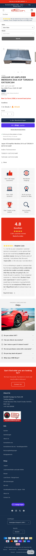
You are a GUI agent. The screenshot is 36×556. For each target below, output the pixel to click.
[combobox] (18, 14)
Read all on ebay (18, 236)
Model (3, 30)
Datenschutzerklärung (23, 549)
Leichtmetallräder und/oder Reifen (13, 469)
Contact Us (6, 497)
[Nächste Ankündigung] (33, 6)
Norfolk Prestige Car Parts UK (16, 547)
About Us (6, 438)
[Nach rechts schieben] (22, 72)
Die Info (5, 485)
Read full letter (8, 293)
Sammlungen (7, 434)
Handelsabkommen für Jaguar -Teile (14, 489)
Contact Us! (18, 384)
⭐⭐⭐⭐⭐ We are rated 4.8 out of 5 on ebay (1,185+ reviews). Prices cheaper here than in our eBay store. (18, 19)
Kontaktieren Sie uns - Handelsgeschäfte (15, 446)
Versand (3, 93)
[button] (3, 10)
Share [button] (5, 162)
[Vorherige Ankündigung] (3, 6)
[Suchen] (33, 14)
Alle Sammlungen (8, 481)
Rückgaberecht (7, 454)
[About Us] (12, 416)
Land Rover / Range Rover (11, 477)
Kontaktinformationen (21, 552)
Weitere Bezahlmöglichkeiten (18, 129)
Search (18, 38)
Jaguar (5, 465)
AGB (32, 549)
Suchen (5, 430)
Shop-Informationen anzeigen (12, 139)
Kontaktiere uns (8, 442)
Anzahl (3, 110)
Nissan (5, 473)
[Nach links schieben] (14, 72)
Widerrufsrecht (12, 549)
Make (3, 24)
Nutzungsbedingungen (10, 450)
